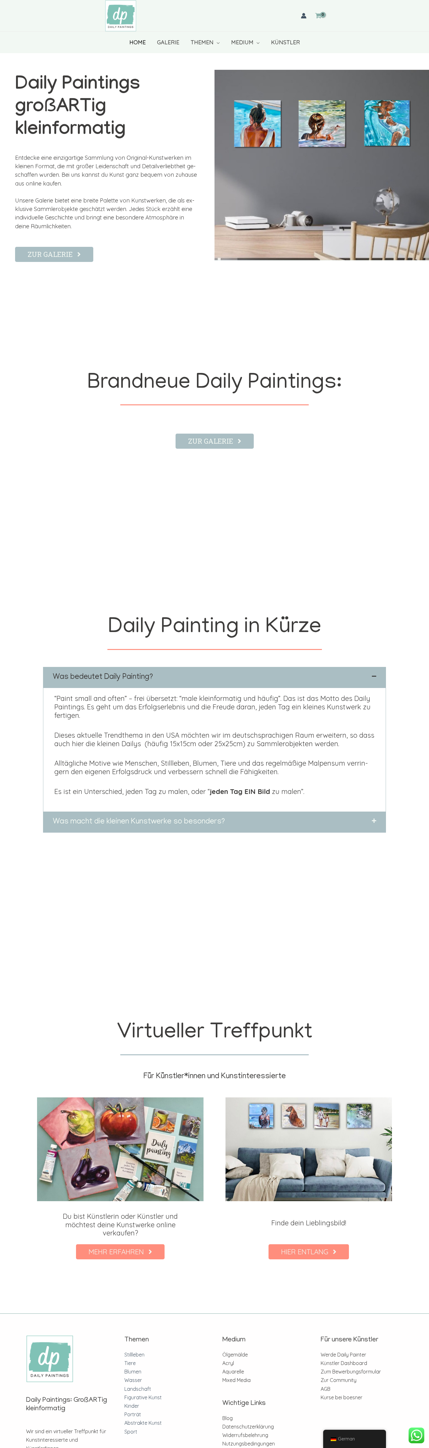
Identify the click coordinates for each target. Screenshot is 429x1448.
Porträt (132, 1414)
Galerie (168, 42)
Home (137, 42)
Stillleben (134, 1354)
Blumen (132, 1371)
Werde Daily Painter (343, 1354)
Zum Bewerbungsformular (351, 1371)
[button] (214, 677)
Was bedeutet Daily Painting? (103, 677)
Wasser (133, 1380)
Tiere (130, 1363)
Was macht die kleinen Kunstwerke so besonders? (139, 822)
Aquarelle (233, 1371)
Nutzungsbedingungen (248, 1443)
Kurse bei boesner (341, 1397)
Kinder (131, 1406)
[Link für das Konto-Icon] (304, 16)
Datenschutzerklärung (248, 1426)
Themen (202, 42)
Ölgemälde (235, 1354)
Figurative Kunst (143, 1397)
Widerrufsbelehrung (245, 1435)
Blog (227, 1418)
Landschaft (137, 1389)
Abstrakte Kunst (143, 1423)
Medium (242, 42)
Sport (130, 1432)
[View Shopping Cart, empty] (318, 15)
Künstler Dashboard (344, 1363)
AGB (325, 1389)
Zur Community (338, 1380)
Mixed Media (236, 1380)
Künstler (285, 42)
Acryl (228, 1363)
